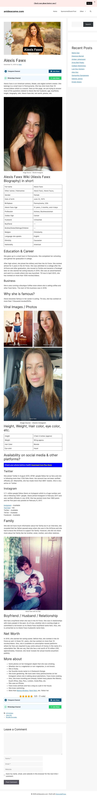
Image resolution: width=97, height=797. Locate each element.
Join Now (56, 71)
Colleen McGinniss (79, 66)
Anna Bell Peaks (78, 63)
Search (88, 24)
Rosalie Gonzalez (11, 717)
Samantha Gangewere (80, 75)
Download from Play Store (41, 465)
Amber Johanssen (79, 59)
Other (82, 11)
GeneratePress (61, 794)
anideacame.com (14, 11)
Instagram (7, 505)
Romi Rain (33, 691)
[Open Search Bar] (90, 11)
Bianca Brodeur (22, 691)
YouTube (7, 508)
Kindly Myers (77, 82)
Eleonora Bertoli (78, 56)
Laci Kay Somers (78, 69)
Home (55, 11)
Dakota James (77, 79)
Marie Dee (75, 53)
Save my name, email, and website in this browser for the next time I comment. (32, 775)
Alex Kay (75, 72)
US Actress (9, 713)
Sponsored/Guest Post (68, 11)
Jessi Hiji (9, 715)
